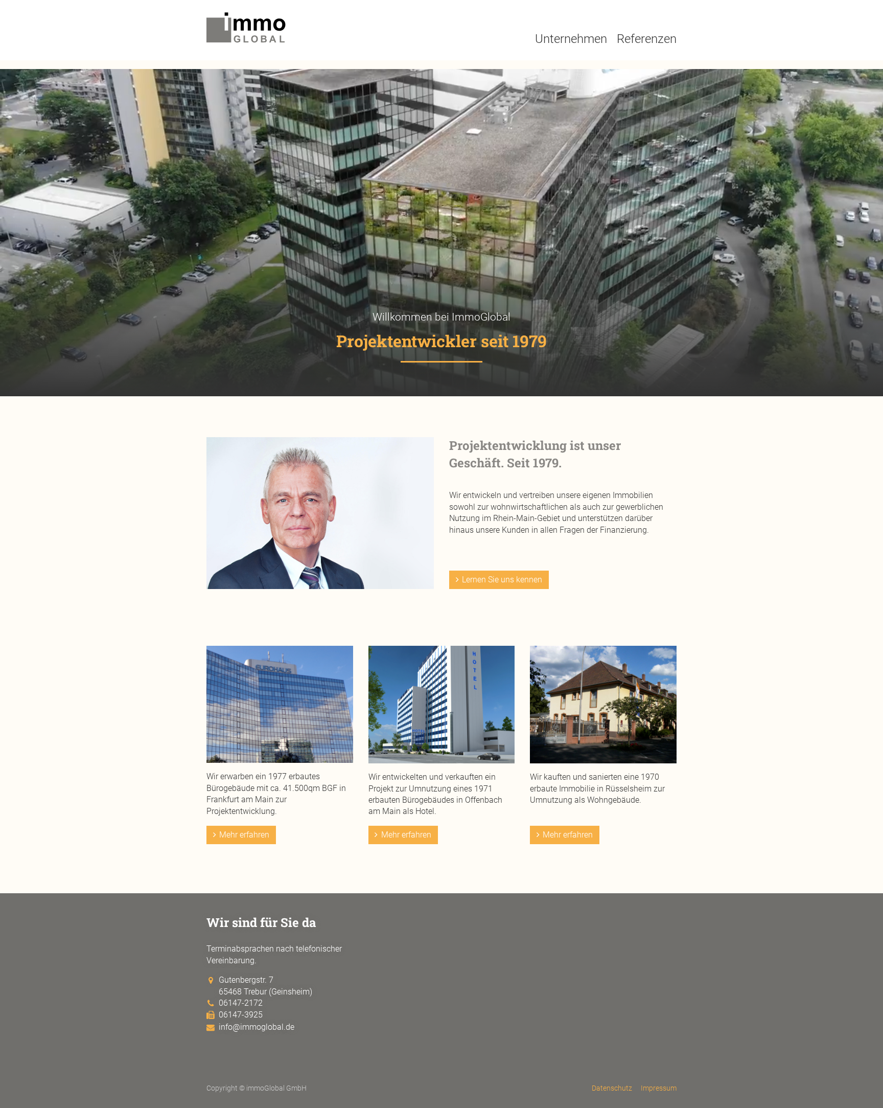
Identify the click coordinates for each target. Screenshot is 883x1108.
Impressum (659, 1088)
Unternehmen (571, 39)
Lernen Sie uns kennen (502, 579)
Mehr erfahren (244, 835)
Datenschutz (612, 1088)
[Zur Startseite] (246, 39)
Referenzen (647, 39)
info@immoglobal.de (256, 1027)
